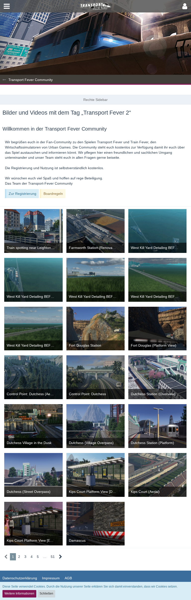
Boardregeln (53, 194)
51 (53, 557)
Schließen (46, 593)
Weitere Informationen (19, 593)
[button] (6, 6)
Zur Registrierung (22, 194)
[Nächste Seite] (60, 556)
